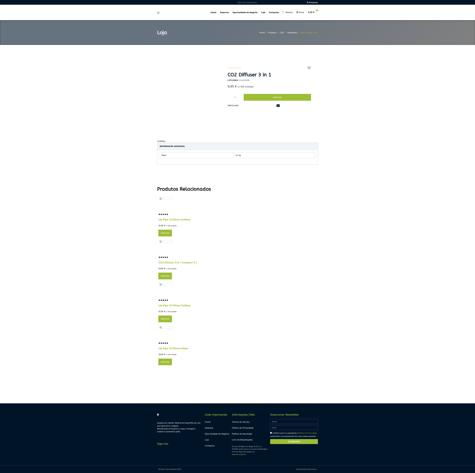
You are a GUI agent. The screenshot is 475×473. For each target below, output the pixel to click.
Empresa (209, 428)
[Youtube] (170, 453)
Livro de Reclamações (242, 439)
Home (262, 32)
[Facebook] (159, 453)
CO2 (282, 32)
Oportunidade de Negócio (217, 434)
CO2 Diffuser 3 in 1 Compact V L (177, 262)
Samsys (314, 469)
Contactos (210, 445)
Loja (207, 439)
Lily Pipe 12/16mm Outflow (174, 219)
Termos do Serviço (241, 422)
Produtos (272, 32)
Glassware (292, 32)
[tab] (172, 146)
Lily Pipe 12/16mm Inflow (173, 348)
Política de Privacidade (242, 428)
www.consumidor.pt (239, 454)
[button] (246, 106)
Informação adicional (172, 146)
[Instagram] (165, 453)
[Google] (176, 453)
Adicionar (277, 97)
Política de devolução (242, 434)
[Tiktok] (181, 453)
